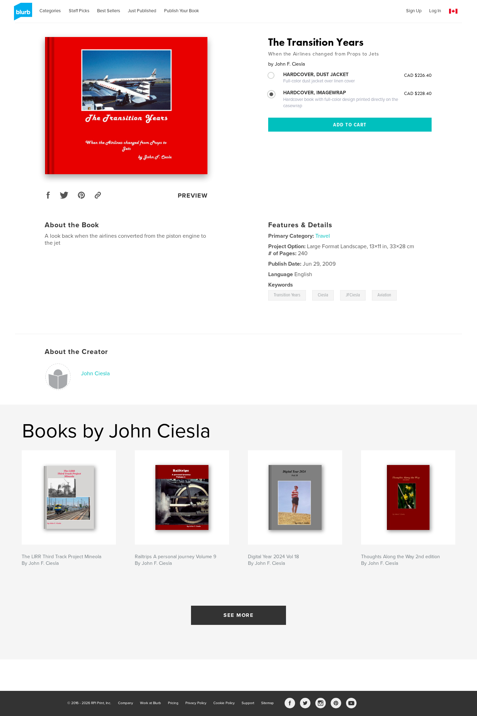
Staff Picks (79, 11)
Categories (50, 11)
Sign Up (413, 11)
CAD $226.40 (418, 75)
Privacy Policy (195, 703)
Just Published (142, 11)
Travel (322, 235)
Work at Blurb (150, 703)
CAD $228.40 (418, 93)
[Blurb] (22, 14)
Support (248, 703)
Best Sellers (108, 11)
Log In (435, 11)
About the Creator (76, 352)
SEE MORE (238, 615)
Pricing (173, 703)
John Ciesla (95, 373)
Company (125, 703)
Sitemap (267, 703)
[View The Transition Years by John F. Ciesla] (126, 105)
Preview (193, 195)
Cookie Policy (224, 703)
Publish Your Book (181, 11)
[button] (453, 11)
